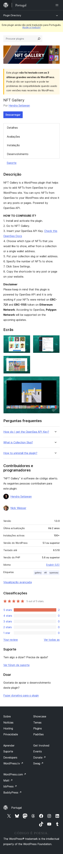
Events (37, 751)
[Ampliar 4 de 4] (55, 381)
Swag (38, 763)
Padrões (38, 734)
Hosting (8, 728)
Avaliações (13, 136)
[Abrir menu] (57, 5)
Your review (10, 639)
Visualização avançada (17, 582)
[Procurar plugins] (39, 38)
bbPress (10, 786)
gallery (38, 572)
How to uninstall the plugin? (20, 453)
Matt (8, 780)
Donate (39, 757)
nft (45, 572)
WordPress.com (14, 774)
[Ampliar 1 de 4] (25, 339)
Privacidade (10, 734)
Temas (37, 722)
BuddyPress (12, 792)
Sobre (7, 716)
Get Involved (41, 745)
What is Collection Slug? (18, 442)
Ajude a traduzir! (31, 27)
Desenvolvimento (17, 154)
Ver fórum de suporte (16, 665)
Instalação (13, 145)
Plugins (37, 728)
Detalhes (12, 127)
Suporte (11, 162)
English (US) (53, 564)
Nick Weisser (18, 508)
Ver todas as (52, 639)
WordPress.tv (13, 763)
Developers (10, 757)
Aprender (8, 745)
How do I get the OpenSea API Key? (26, 431)
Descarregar (13, 114)
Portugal (16, 807)
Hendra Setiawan (19, 105)
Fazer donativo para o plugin (21, 695)
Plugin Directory (12, 15)
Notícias (8, 722)
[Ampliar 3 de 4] (25, 360)
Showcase (39, 716)
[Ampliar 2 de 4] (55, 339)
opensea (53, 572)
